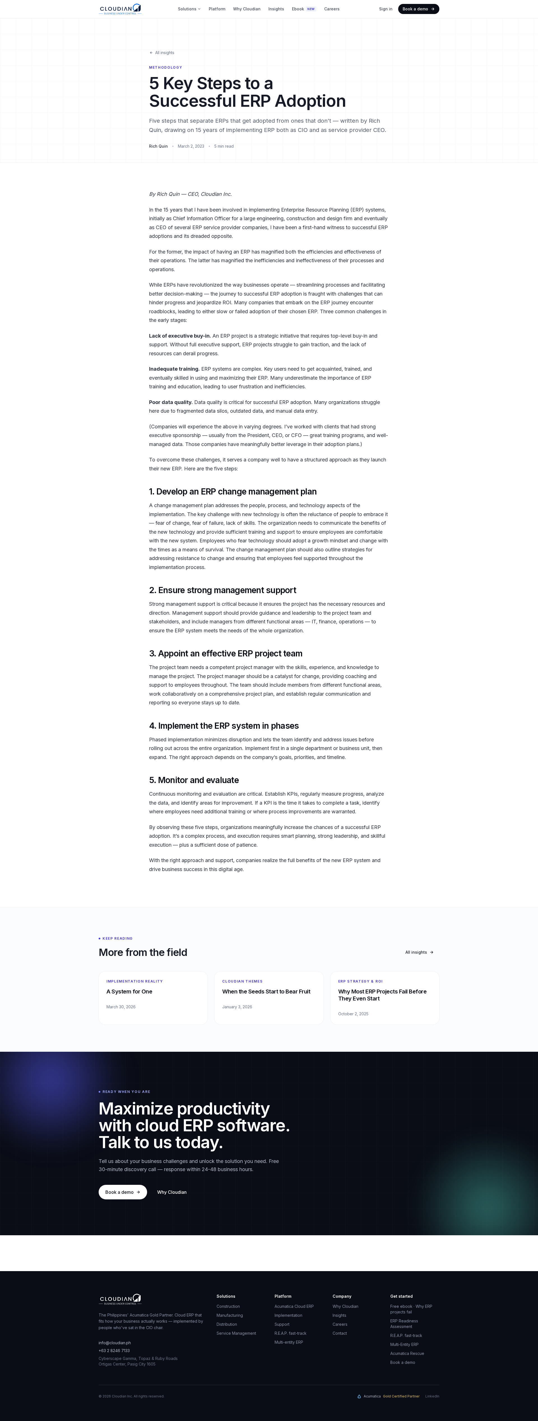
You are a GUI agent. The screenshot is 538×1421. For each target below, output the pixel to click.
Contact (340, 1333)
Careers (332, 8)
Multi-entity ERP (289, 1342)
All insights (164, 52)
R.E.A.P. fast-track (291, 1333)
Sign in (386, 8)
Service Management (236, 1333)
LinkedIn (432, 1396)
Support (282, 1324)
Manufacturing (230, 1315)
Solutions (187, 8)
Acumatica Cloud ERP (294, 1306)
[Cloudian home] (120, 9)
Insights (276, 8)
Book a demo (415, 8)
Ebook (303, 8)
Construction (228, 1306)
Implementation (288, 1315)
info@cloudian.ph (115, 1342)
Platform (217, 8)
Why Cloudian (247, 8)
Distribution (227, 1324)
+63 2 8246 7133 (114, 1350)
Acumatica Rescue (407, 1353)
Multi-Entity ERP (404, 1344)
